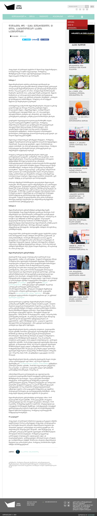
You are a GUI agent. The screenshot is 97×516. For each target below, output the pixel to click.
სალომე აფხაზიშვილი (30, 451)
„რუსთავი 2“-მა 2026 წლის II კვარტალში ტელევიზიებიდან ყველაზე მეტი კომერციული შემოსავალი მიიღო (79, 119)
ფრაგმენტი (21, 282)
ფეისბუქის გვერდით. (17, 297)
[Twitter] (35, 40)
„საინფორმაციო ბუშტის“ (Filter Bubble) (34, 363)
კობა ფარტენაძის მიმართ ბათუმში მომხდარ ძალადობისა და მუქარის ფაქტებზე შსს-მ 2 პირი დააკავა (78, 171)
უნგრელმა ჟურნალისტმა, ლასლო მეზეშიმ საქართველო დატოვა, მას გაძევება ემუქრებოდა (78, 222)
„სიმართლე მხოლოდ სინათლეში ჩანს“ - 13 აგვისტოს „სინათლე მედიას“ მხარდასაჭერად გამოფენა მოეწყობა (78, 196)
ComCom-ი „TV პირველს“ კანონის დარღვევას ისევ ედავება (78, 144)
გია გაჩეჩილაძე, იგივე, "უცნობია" (29, 293)
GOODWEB (91, 515)
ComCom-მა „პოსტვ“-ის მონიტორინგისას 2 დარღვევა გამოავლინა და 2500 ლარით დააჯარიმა (78, 248)
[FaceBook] (26, 40)
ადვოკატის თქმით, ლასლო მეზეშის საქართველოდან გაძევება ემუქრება (78, 299)
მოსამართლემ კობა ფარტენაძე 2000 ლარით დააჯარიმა (77, 67)
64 (21, 451)
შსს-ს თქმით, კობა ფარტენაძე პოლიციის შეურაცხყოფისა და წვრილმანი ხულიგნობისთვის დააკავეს (78, 93)
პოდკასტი (23, 36)
